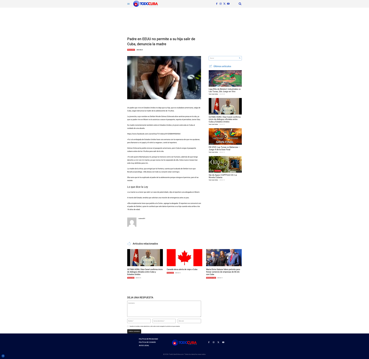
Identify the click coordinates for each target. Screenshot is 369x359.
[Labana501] (131, 222)
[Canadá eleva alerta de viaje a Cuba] (184, 257)
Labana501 (141, 219)
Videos (210, 171)
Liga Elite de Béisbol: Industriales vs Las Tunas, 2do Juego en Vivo (225, 90)
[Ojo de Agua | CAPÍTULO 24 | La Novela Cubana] (225, 164)
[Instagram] (220, 3)
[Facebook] (216, 3)
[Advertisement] (184, 22)
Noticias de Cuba (211, 277)
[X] (224, 3)
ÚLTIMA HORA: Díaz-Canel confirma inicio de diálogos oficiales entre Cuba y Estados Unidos (225, 119)
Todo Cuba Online (213, 94)
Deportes (211, 85)
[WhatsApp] (165, 98)
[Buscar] (240, 58)
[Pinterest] (158, 98)
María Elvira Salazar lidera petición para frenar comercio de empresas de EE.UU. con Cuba (223, 272)
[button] (240, 3)
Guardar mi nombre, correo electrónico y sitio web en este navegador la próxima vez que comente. (155, 326)
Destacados (131, 50)
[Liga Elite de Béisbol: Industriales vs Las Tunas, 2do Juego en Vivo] (225, 78)
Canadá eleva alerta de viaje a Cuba (182, 269)
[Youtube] (228, 3)
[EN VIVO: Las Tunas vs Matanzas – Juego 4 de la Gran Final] (225, 136)
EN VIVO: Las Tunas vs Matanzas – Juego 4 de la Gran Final (224, 148)
